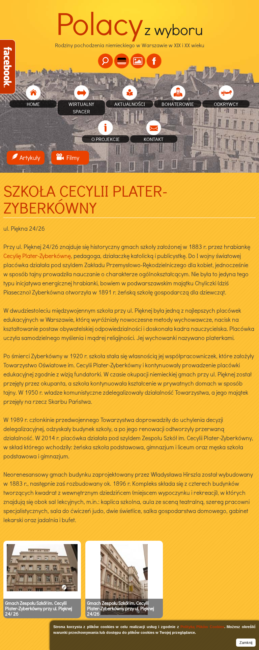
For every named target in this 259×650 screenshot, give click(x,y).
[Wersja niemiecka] (121, 60)
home (33, 104)
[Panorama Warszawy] (137, 60)
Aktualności (129, 104)
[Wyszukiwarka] (105, 60)
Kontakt (154, 139)
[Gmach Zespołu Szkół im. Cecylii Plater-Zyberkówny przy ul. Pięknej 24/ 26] (42, 589)
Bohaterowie (178, 104)
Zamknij (245, 643)
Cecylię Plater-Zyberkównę (37, 256)
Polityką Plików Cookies (202, 627)
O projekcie (105, 139)
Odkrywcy (226, 104)
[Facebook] (154, 60)
